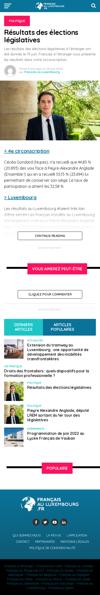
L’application (77, 535)
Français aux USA (49, 566)
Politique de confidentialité (52, 548)
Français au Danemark (23, 583)
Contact (22, 541)
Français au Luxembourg (42, 72)
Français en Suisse (60, 570)
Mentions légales (74, 541)
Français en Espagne (74, 575)
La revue (53, 535)
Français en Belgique (41, 575)
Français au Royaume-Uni (25, 570)
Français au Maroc (49, 579)
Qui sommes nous (27, 535)
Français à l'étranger (19, 566)
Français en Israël (77, 579)
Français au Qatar (61, 588)
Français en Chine (20, 579)
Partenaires (45, 541)
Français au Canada (79, 566)
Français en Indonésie (58, 583)
